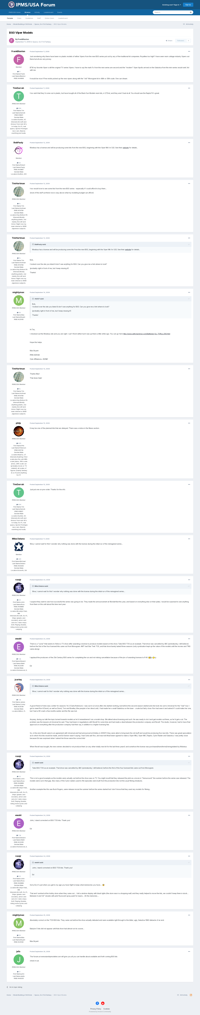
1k (19, 203)
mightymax (18, 292)
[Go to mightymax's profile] (19, 300)
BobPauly (18, 142)
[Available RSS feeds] (191, 995)
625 (19, 443)
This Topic (181, 12)
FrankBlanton (23, 39)
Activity (37, 12)
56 (19, 312)
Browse (27, 12)
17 (19, 972)
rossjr (18, 579)
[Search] (190, 12)
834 (19, 108)
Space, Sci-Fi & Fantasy (42, 42)
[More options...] (189, 51)
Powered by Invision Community (100, 1011)
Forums (10, 18)
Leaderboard (63, 18)
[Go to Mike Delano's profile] (19, 547)
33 (19, 600)
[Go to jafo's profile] (19, 959)
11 (19, 71)
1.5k (19, 700)
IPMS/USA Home (14, 12)
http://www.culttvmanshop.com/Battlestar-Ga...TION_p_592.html (146, 334)
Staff (39, 18)
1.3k (19, 659)
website (126, 148)
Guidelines (29, 18)
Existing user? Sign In (171, 5)
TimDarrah (18, 88)
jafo (18, 951)
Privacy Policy (95, 1009)
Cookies (106, 1009)
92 (19, 163)
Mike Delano (18, 539)
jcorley (18, 679)
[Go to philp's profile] (19, 431)
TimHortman (18, 183)
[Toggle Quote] (33, 244)
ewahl (18, 638)
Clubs (19, 18)
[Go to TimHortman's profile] (19, 191)
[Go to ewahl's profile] (19, 647)
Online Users (49, 18)
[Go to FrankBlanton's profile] (11, 40)
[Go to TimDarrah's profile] (19, 96)
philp (18, 423)
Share (169, 40)
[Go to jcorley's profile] (19, 688)
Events (59, 12)
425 (19, 559)
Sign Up (188, 5)
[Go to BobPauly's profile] (19, 150)
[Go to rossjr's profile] (19, 588)
